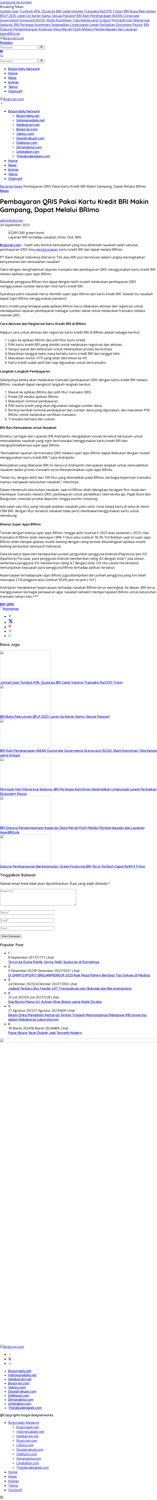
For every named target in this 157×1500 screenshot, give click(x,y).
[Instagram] (9, 1363)
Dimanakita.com (29, 147)
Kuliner (13, 170)
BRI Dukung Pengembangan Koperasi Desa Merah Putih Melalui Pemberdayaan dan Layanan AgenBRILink (74, 29)
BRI (2, 604)
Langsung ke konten (16, 2)
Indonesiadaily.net (30, 120)
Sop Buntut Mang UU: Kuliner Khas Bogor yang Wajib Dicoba (55, 1002)
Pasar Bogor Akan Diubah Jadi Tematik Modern (45, 1033)
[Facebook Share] (9, 616)
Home (13, 161)
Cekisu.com (25, 134)
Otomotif (15, 179)
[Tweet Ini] (10, 622)
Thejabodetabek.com (33, 156)
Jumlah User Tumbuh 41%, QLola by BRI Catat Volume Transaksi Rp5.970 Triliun (61, 11)
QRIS (10, 604)
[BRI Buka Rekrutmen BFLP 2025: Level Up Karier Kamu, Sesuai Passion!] (25, 712)
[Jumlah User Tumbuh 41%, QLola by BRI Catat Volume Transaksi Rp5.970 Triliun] (25, 678)
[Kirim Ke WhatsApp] (9, 636)
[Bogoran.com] (12, 38)
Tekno (13, 174)
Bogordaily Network (24, 111)
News (12, 165)
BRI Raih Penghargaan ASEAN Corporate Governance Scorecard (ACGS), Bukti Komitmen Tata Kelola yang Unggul (69, 17)
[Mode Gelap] (1, 52)
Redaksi (6, 43)
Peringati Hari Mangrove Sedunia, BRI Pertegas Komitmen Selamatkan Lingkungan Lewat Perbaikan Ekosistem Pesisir (75, 22)
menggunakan (46, 249)
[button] (42, 47)
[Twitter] (9, 1359)
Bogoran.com (27, 129)
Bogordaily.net (27, 116)
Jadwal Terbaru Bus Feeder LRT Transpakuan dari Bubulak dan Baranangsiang (69, 988)
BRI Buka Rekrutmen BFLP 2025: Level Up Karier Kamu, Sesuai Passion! (55, 716)
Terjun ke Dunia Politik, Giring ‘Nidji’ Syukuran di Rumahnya (53, 962)
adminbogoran (11, 220)
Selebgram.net (28, 125)
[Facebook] (9, 1354)
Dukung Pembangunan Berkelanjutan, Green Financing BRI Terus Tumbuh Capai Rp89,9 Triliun (72, 866)
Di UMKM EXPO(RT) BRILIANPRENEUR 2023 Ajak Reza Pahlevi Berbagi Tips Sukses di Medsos (79, 975)
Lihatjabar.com (27, 152)
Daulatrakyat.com (30, 138)
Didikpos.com (26, 143)
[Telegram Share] (9, 631)
